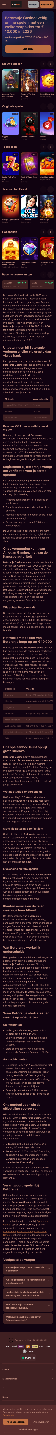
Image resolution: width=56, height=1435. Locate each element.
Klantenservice (9, 1378)
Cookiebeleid (9, 1415)
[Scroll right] (50, 64)
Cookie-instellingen (28, 1429)
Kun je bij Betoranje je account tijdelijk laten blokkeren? (25, 1281)
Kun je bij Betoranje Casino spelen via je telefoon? (25, 1269)
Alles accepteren (16, 1421)
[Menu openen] (5, 4)
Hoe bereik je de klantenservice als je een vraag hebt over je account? (25, 1294)
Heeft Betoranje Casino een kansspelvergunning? (20, 1306)
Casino (5, 1369)
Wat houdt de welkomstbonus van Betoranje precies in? (23, 1318)
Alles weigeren (41, 1421)
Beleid (5, 1397)
